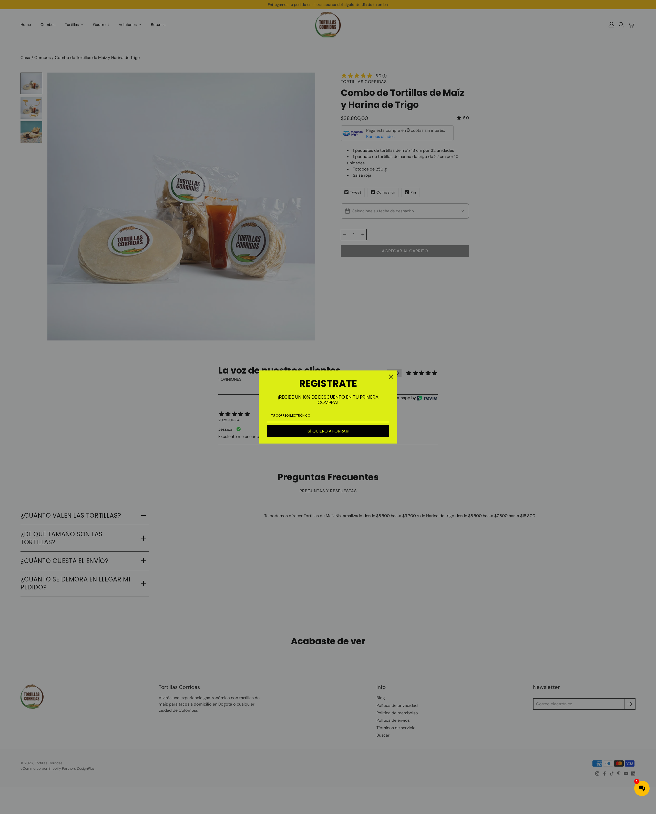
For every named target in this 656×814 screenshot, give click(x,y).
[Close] (391, 376)
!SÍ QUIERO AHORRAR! (328, 431)
